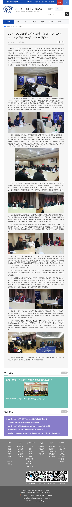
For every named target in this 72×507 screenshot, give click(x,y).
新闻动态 (8, 22)
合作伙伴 (20, 456)
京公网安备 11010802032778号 (30, 495)
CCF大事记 (62, 456)
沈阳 (42, 22)
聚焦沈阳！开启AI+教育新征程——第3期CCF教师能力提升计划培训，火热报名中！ (34, 433)
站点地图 (37, 2)
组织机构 (62, 449)
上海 (26, 22)
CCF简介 (62, 446)
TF (10, 459)
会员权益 (20, 449)
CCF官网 (29, 2)
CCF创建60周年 (62, 459)
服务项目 (62, 454)
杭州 (18, 22)
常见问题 (51, 2)
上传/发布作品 (30, 461)
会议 (9, 446)
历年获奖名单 (52, 451)
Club (15, 26)
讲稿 (30, 454)
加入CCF (60, 2)
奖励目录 (52, 449)
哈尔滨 (51, 22)
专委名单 (41, 454)
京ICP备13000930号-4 (46, 495)
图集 (30, 456)
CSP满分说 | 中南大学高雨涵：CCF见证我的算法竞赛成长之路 (27, 419)
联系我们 (44, 2)
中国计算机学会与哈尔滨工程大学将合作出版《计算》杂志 (26, 430)
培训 (9, 454)
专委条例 (41, 449)
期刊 (30, 449)
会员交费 (20, 454)
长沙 (34, 22)
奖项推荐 (52, 454)
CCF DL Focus (30, 464)
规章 (62, 451)
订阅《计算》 (31, 466)
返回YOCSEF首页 (12, 2)
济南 (59, 22)
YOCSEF (10, 456)
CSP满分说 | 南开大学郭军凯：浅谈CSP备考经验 (23, 423)
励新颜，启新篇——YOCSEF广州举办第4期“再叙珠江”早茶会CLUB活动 (29, 380)
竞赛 (9, 449)
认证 (9, 451)
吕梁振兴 (9, 461)
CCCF (31, 446)
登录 (66, 2)
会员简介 (20, 446)
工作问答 (41, 451)
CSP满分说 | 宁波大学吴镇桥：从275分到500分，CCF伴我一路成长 (29, 426)
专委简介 (41, 446)
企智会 (10, 464)
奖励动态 (52, 446)
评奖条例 (52, 456)
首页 (51, 9)
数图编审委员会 (30, 459)
